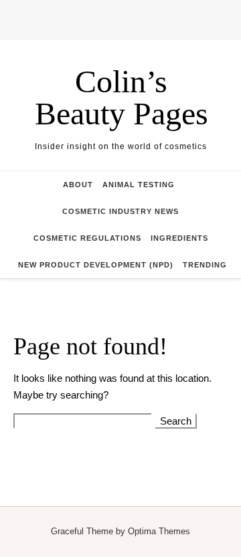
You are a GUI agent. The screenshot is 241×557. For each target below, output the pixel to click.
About (78, 185)
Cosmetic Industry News (120, 211)
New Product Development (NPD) (95, 265)
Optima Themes (159, 531)
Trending (205, 265)
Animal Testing (138, 185)
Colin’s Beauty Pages (121, 97)
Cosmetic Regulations (87, 238)
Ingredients (179, 238)
